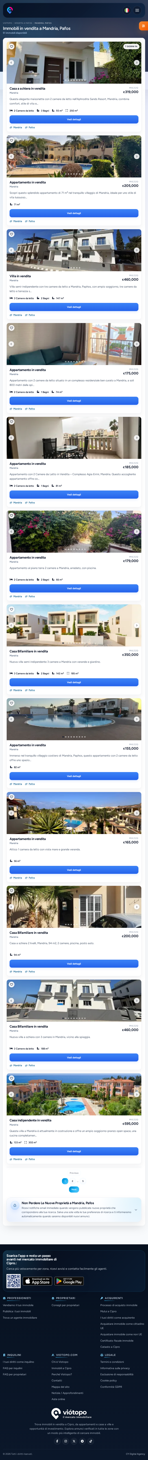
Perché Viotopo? (62, 1374)
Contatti (57, 1380)
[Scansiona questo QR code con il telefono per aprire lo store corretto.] (13, 1281)
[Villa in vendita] (74, 250)
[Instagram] (65, 1441)
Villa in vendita (20, 276)
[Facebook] (57, 1441)
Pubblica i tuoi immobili (17, 1311)
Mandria (14, 92)
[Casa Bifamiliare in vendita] (74, 625)
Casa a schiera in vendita (27, 89)
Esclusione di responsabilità (116, 1374)
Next (74, 1189)
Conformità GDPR (111, 1386)
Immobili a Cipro (61, 1368)
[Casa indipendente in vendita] (74, 1094)
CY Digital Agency (135, 1454)
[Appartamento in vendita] (74, 156)
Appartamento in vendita (28, 182)
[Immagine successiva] (136, 62)
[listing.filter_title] (143, 25)
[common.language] (127, 10)
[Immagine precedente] (11, 62)
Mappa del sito (60, 1386)
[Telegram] (82, 1441)
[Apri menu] (137, 10)
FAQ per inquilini (12, 1368)
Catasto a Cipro (110, 1346)
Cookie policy (108, 1380)
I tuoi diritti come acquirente (117, 1317)
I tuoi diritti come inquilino (18, 1361)
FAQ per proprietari (14, 1374)
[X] (74, 1441)
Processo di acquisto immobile (118, 1305)
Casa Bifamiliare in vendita (29, 651)
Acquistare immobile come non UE (121, 1334)
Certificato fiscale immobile (116, 1340)
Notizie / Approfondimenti (67, 1393)
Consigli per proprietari (65, 1305)
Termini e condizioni (112, 1361)
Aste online (58, 1399)
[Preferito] (11, 46)
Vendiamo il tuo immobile (18, 1305)
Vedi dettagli (74, 119)
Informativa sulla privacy (115, 1368)
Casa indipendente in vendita (30, 1120)
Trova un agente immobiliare (20, 1317)
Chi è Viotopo (60, 1361)
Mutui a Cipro (108, 1311)
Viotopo (7, 23)
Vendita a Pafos (23, 23)
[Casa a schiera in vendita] (74, 63)
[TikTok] (90, 1441)
